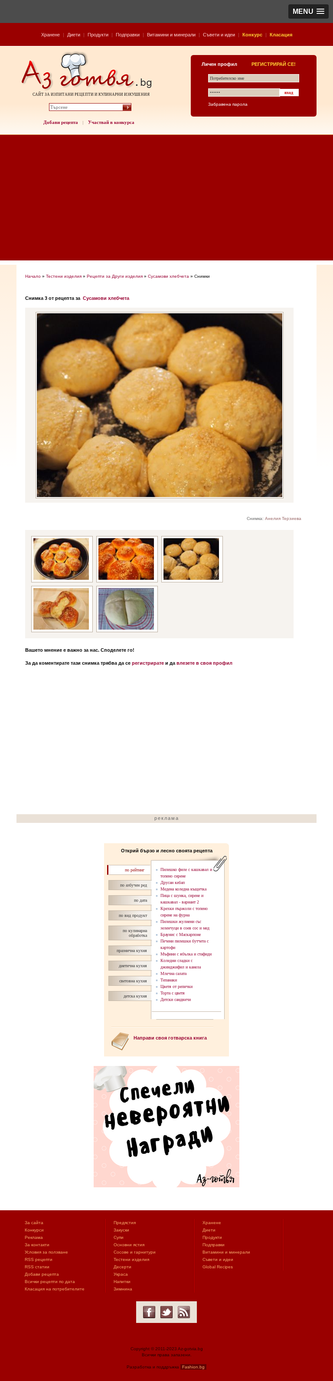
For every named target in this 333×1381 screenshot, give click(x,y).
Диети (73, 34)
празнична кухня (132, 950)
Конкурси (34, 1230)
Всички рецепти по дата (50, 1281)
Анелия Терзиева (283, 518)
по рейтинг (134, 870)
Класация (281, 34)
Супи (119, 1237)
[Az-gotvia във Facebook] (149, 1312)
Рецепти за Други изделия (115, 276)
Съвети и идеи (219, 34)
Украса (121, 1274)
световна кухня (133, 980)
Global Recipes (217, 1266)
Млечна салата (173, 973)
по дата (140, 900)
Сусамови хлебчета (168, 276)
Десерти (122, 1266)
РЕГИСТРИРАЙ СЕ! (273, 64)
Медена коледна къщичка (183, 889)
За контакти (37, 1244)
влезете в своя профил (204, 663)
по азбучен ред (133, 885)
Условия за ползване (46, 1252)
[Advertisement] (166, 199)
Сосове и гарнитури (135, 1252)
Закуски (121, 1230)
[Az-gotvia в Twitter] (166, 1312)
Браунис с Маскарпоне (180, 934)
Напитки (122, 1281)
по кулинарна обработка (135, 933)
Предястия (125, 1222)
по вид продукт (133, 915)
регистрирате (148, 663)
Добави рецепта (60, 122)
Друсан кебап (172, 882)
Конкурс (252, 34)
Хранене (50, 34)
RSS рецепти (38, 1259)
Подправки (128, 34)
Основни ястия (129, 1244)
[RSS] (183, 1312)
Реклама (34, 1237)
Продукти (98, 34)
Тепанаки (168, 980)
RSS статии (37, 1266)
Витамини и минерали (171, 34)
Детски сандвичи (175, 999)
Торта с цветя (172, 993)
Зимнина (123, 1289)
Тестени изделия (64, 276)
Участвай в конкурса (111, 122)
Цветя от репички (176, 986)
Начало (33, 276)
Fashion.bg (193, 1367)
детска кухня (135, 996)
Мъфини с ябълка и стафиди (186, 954)
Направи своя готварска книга (170, 1037)
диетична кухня (133, 965)
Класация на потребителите (55, 1289)
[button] (308, 11)
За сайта (34, 1222)
